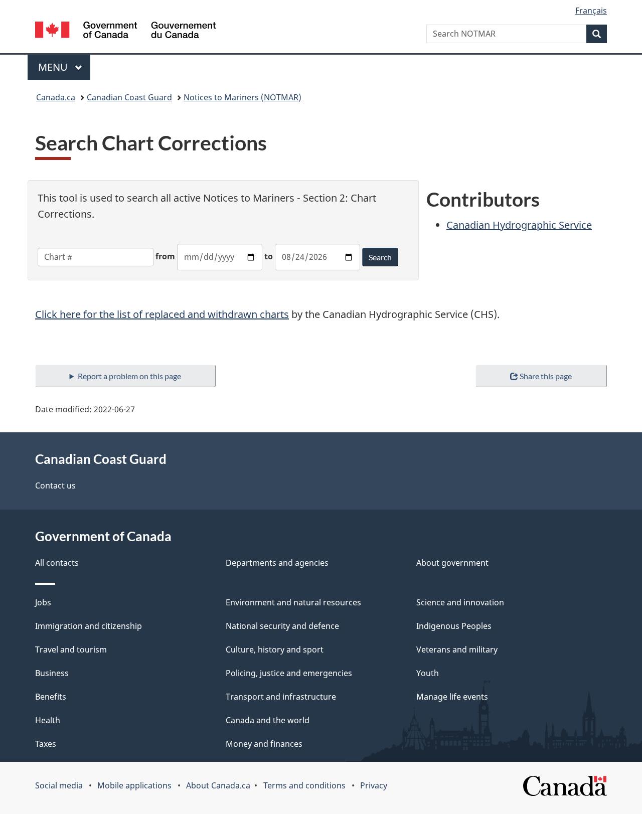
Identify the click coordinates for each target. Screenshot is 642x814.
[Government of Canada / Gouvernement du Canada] (125, 31)
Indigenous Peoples (454, 625)
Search (380, 257)
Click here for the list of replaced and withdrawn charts (162, 314)
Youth (427, 673)
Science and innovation (460, 602)
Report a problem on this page (129, 376)
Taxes (45, 743)
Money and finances (264, 743)
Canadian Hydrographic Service (519, 225)
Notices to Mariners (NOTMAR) (242, 97)
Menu (54, 67)
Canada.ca (55, 97)
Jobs (43, 602)
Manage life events (452, 696)
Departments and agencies (277, 562)
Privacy (373, 785)
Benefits (50, 696)
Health (47, 720)
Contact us (55, 485)
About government (452, 562)
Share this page (546, 376)
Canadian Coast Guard (129, 97)
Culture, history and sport (275, 649)
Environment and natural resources (293, 602)
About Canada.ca (218, 785)
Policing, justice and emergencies (289, 673)
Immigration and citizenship (88, 625)
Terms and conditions (304, 785)
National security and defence (282, 625)
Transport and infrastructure (281, 696)
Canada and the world (267, 720)
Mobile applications (134, 785)
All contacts (57, 562)
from (165, 256)
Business (52, 673)
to (268, 256)
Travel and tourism (71, 649)
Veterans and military (457, 649)
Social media (59, 785)
